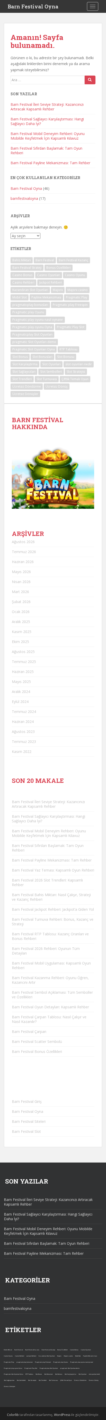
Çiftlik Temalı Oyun (75, 379)
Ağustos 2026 (23, 541)
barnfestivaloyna (24, 198)
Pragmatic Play (76, 297)
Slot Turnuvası (47, 379)
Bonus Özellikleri (58, 267)
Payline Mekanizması (46, 297)
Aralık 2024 (21, 691)
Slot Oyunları (51, 364)
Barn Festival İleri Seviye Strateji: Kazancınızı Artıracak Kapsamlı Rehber (47, 106)
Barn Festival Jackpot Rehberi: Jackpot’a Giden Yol (53, 909)
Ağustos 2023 (23, 731)
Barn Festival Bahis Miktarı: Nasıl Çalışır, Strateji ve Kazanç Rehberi (51, 897)
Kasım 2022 (21, 751)
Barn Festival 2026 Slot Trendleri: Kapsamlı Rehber (47, 882)
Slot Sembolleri (51, 371)
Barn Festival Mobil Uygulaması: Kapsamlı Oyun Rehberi (51, 965)
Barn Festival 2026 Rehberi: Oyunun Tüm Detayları (46, 951)
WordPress (62, 1415)
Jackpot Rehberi (50, 282)
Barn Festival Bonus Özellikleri (37, 1051)
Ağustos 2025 (23, 651)
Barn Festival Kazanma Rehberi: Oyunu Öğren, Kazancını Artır (50, 980)
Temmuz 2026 (24, 551)
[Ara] (90, 80)
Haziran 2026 (23, 561)
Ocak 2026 (21, 611)
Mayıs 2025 (21, 681)
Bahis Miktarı (21, 260)
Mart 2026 (20, 591)
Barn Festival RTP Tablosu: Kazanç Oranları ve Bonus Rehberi (50, 936)
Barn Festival (45, 260)
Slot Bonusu (65, 357)
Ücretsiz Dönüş (57, 386)
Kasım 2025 (21, 631)
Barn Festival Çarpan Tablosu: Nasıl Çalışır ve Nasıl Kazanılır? (49, 1019)
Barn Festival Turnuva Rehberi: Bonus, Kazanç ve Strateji (52, 921)
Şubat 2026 (21, 601)
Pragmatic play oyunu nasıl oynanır (37, 319)
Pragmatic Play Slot (70, 327)
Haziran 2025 (23, 671)
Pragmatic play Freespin (70, 305)
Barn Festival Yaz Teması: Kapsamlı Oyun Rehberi (53, 870)
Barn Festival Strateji (27, 267)
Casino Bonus (22, 275)
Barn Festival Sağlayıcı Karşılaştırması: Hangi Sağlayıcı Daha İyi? (47, 121)
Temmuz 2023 (24, 741)
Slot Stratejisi (76, 371)
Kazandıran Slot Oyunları (30, 290)
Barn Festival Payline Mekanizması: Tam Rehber (50, 162)
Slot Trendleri (22, 379)
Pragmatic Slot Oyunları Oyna (33, 349)
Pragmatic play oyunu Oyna (32, 327)
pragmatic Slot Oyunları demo (34, 342)
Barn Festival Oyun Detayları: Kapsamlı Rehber (50, 1006)
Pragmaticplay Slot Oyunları (32, 334)
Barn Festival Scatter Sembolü (37, 1041)
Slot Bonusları (42, 357)
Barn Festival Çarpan (29, 1031)
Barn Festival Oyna (33, 6)
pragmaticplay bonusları (30, 305)
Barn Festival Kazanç (73, 260)
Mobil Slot (19, 297)
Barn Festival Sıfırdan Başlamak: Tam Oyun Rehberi (46, 150)
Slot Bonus (20, 357)
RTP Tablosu (68, 349)
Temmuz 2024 (24, 711)
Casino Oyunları (48, 275)
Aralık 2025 (21, 621)
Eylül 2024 (20, 701)
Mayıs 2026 (21, 571)
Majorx (58, 290)
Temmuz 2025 (24, 661)
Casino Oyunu (75, 275)
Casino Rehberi (23, 282)
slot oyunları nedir (78, 364)
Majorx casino (77, 290)
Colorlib (13, 1415)
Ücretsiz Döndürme (26, 386)
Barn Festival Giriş (27, 1101)
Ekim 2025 (20, 641)
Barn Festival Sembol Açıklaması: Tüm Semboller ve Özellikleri (52, 994)
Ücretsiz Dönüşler (25, 394)
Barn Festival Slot (26, 1131)
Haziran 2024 (23, 721)
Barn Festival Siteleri (29, 1121)
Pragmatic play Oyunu (28, 312)
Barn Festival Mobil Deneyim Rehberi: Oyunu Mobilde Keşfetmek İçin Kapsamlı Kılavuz (48, 136)
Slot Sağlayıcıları (24, 371)
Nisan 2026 (21, 581)
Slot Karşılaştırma (25, 364)
